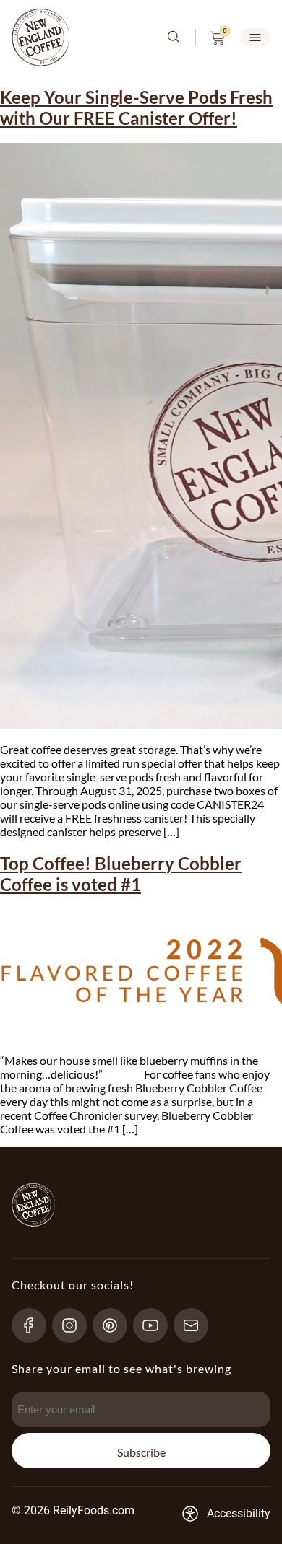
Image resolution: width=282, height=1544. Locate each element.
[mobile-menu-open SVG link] (255, 37)
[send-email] (197, 1325)
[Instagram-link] (75, 1325)
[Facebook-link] (35, 1325)
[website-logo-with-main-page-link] (40, 37)
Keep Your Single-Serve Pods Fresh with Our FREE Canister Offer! (136, 107)
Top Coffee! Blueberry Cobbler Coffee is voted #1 (121, 874)
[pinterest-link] (116, 1325)
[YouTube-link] (156, 1325)
